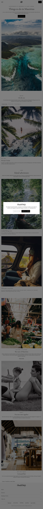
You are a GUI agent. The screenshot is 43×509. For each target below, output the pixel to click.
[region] (21, 208)
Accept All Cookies (25, 211)
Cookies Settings (17, 211)
